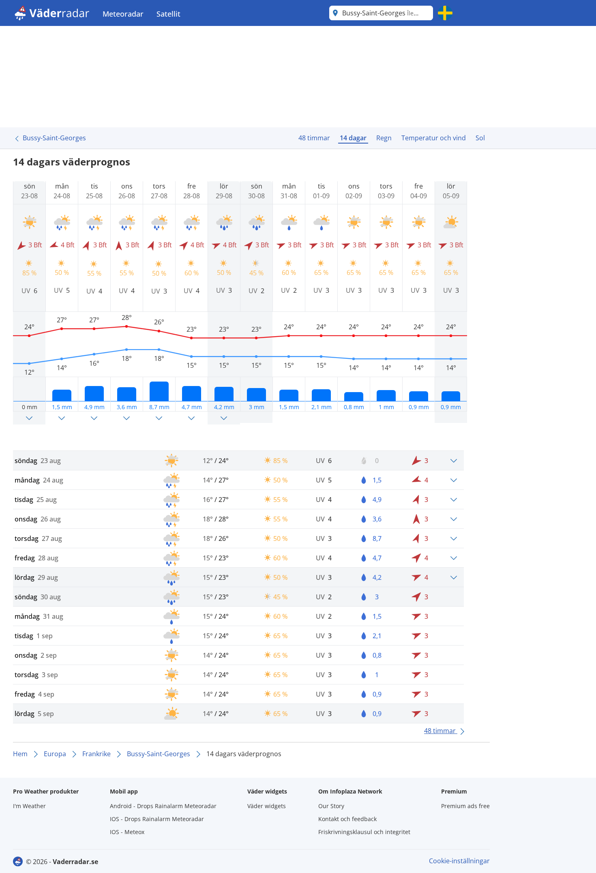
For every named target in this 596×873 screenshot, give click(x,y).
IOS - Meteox (127, 832)
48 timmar (314, 137)
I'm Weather (29, 806)
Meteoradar (123, 14)
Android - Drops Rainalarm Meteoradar (163, 806)
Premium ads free (465, 806)
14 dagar (353, 137)
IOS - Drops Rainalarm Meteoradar (157, 819)
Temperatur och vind (433, 137)
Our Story (331, 806)
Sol (480, 137)
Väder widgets (266, 806)
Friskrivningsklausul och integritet (364, 832)
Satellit (168, 14)
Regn (384, 137)
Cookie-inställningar (459, 860)
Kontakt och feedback (347, 819)
